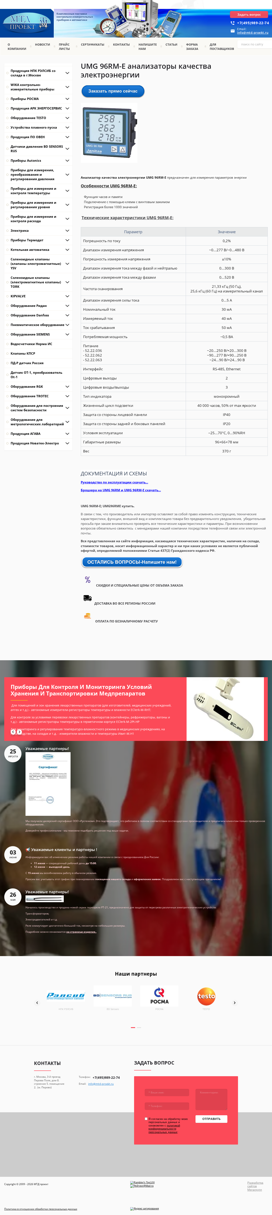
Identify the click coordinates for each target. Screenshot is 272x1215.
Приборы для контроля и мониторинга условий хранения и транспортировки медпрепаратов (81, 690)
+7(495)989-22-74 (253, 22)
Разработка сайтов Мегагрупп (255, 1186)
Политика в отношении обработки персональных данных (40, 1209)
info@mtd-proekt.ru (252, 33)
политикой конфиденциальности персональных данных (164, 1129)
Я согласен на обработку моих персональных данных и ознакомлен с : (168, 1125)
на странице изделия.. (81, 932)
